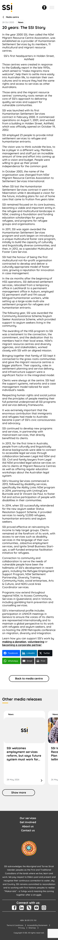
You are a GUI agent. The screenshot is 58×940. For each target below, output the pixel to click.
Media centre (12, 17)
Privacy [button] (21, 928)
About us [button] (28, 826)
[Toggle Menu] (52, 7)
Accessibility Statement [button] (37, 925)
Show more (18, 792)
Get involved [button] (28, 822)
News (11, 714)
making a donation (14, 641)
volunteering (36, 641)
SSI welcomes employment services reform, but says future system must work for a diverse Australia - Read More (24, 748)
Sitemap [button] (32, 928)
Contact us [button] (28, 830)
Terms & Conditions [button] (15, 925)
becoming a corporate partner (22, 645)
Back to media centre (29, 678)
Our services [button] (28, 818)
